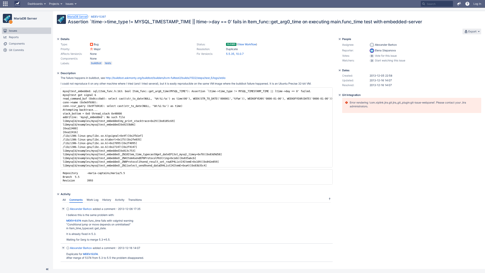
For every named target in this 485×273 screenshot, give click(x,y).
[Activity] (58, 194)
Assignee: (348, 44)
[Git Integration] (339, 95)
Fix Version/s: (205, 53)
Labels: (65, 63)
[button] (5, 4)
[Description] (58, 73)
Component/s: (69, 58)
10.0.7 (240, 53)
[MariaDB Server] (7, 18)
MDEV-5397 (98, 16)
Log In (477, 3)
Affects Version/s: (71, 53)
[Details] (58, 39)
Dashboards (35, 3)
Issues (69, 3)
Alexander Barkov (81, 208)
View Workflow (247, 44)
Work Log (93, 199)
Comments (76, 199)
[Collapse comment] (63, 208)
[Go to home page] (17, 4)
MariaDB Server (25, 18)
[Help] (467, 4)
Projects (54, 3)
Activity (119, 199)
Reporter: (348, 50)
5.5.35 (230, 53)
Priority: (65, 49)
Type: (64, 44)
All (64, 199)
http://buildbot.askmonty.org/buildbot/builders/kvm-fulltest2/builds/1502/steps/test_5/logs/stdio (165, 77)
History (106, 199)
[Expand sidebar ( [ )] (47, 269)
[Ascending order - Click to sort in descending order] (329, 199)
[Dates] (339, 70)
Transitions (135, 199)
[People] (339, 39)
